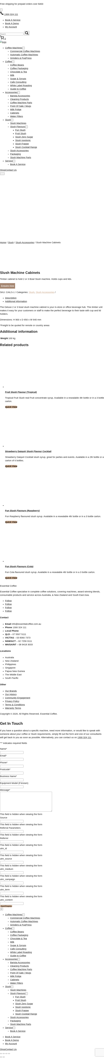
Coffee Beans (17, 65)
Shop (2, 170)
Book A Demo (12, 23)
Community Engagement (17, 698)
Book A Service (12, 20)
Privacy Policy (12, 701)
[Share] (6, 1053)
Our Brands (11, 691)
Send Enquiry (6, 906)
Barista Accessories (20, 96)
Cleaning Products (19, 99)
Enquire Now (7, 286)
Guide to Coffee (18, 89)
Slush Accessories (19, 150)
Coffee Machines (13, 48)
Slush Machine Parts (20, 157)
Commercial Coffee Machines (25, 51)
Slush (8, 120)
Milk (12, 75)
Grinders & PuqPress (21, 58)
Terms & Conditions (15, 704)
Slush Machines (18, 123)
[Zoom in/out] (1, 1053)
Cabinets (14, 113)
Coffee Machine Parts (21, 102)
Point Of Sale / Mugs (20, 106)
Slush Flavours (17, 126)
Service (9, 161)
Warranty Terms (13, 708)
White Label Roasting (21, 85)
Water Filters (16, 116)
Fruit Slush (20, 133)
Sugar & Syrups (18, 78)
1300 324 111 (84, 737)
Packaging (15, 154)
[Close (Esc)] (9, 1053)
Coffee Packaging (19, 68)
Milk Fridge (15, 109)
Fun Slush (20, 130)
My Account (11, 27)
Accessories (11, 92)
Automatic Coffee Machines (24, 54)
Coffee (8, 61)
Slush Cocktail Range (26, 147)
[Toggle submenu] (23, 48)
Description (10, 298)
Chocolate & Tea (18, 72)
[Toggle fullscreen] (4, 1053)
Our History (11, 694)
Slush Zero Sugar (24, 137)
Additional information (16, 301)
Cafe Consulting (18, 82)
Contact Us (11, 170)
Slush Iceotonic (23, 140)
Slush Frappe (22, 144)
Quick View (11, 407)
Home (3, 242)
